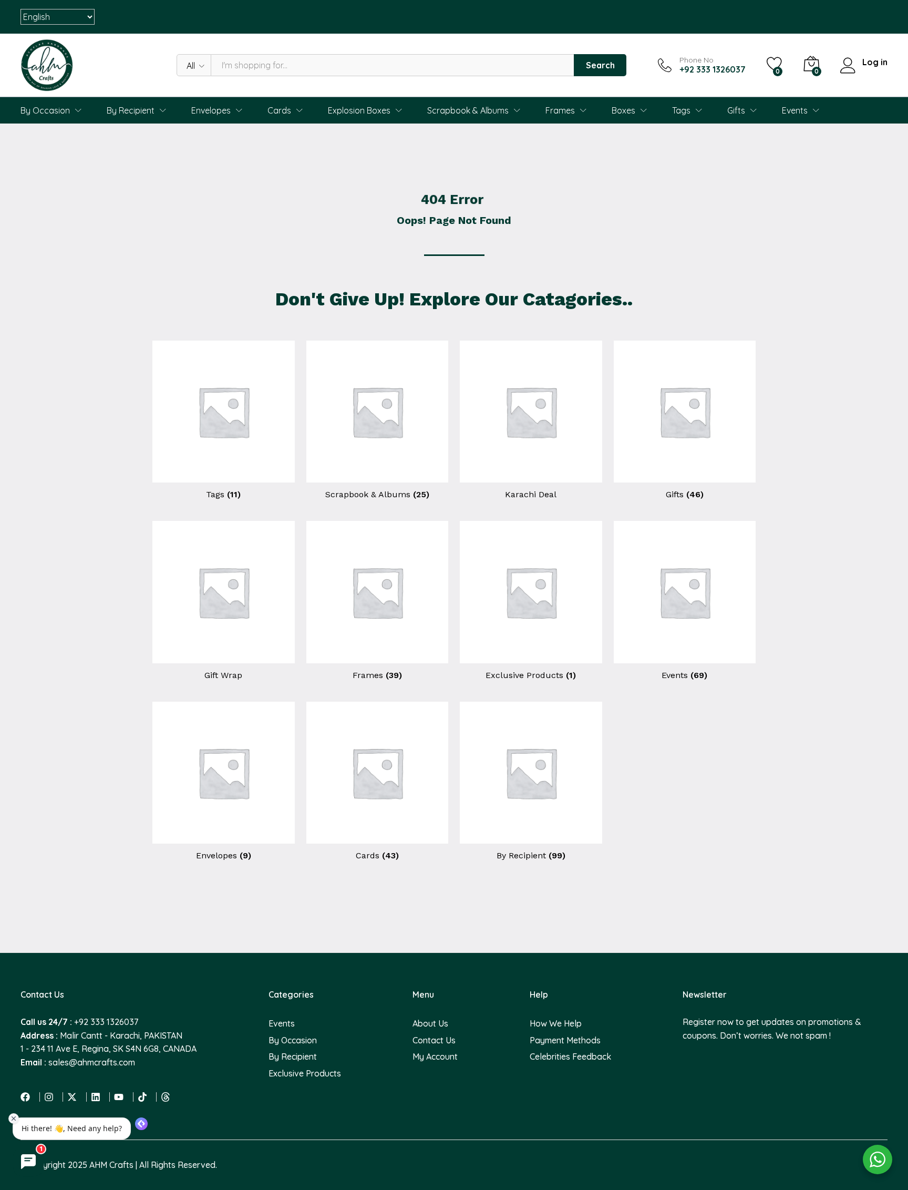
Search (600, 65)
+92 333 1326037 (106, 1022)
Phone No (696, 60)
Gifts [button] (736, 110)
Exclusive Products (305, 1073)
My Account (435, 1056)
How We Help (556, 1023)
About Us (430, 1023)
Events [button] (795, 110)
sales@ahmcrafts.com (91, 1062)
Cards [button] (279, 110)
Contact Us (434, 1040)
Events (282, 1023)
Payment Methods (565, 1040)
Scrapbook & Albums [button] (468, 110)
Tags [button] (681, 110)
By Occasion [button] (45, 110)
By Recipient (293, 1056)
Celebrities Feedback (570, 1056)
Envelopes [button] (211, 110)
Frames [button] (560, 110)
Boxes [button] (623, 110)
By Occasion (293, 1040)
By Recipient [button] (130, 110)
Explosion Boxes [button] (359, 110)
